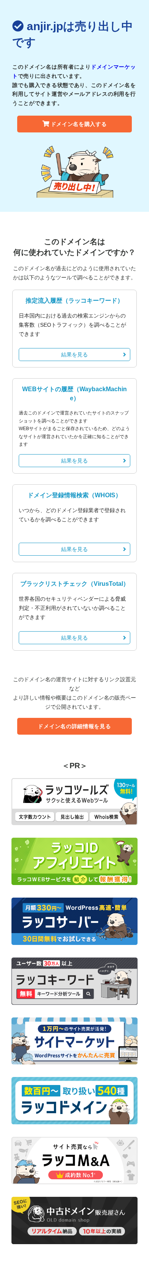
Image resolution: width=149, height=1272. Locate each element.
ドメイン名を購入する (79, 124)
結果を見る (74, 354)
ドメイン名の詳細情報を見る (74, 726)
